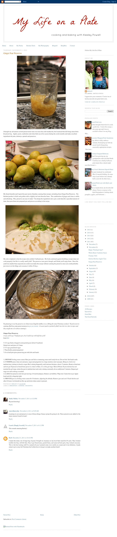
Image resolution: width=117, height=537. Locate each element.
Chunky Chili (93, 256)
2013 (89, 236)
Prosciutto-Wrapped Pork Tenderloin (102, 138)
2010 (89, 296)
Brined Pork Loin (96, 122)
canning (21, 385)
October (91, 265)
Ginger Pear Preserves (95, 262)
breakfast (13, 385)
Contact (72, 46)
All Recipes (88, 309)
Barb (10, 438)
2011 (89, 241)
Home (4, 46)
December (92, 244)
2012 (89, 239)
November (92, 247)
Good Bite (88, 314)
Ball (8, 338)
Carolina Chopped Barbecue (99, 154)
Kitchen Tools (30, 46)
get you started (33, 326)
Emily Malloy (13, 398)
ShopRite (64, 46)
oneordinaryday (14, 411)
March (91, 286)
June (90, 277)
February (92, 289)
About (11, 46)
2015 (89, 230)
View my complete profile (95, 102)
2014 (89, 233)
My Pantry (19, 46)
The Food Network (90, 317)
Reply (11, 404)
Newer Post (6, 515)
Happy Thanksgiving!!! (96, 250)
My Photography (43, 46)
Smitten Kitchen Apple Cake (97, 259)
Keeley (90, 91)
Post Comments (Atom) (19, 519)
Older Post (77, 515)
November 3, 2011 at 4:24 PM (28, 399)
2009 (89, 299)
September (92, 268)
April (91, 283)
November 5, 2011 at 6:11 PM (34, 425)
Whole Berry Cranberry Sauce (98, 253)
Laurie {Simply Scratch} (17, 425)
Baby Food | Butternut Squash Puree (102, 169)
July (90, 274)
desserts (29, 385)
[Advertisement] (20, 497)
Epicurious (88, 311)
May (90, 280)
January (91, 292)
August (91, 271)
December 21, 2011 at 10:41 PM (23, 438)
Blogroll (54, 46)
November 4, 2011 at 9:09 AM (29, 411)
